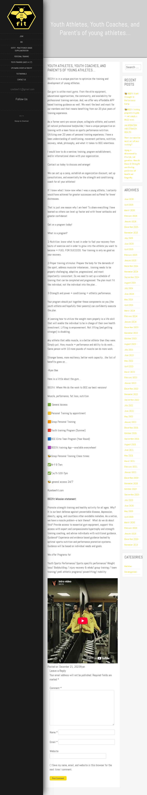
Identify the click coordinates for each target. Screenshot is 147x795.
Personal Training (21, 56)
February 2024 (130, 316)
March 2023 (129, 371)
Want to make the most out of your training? (132, 141)
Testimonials (21, 74)
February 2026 (130, 215)
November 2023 (131, 332)
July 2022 (128, 405)
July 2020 (128, 500)
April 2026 (128, 204)
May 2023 (128, 360)
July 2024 (128, 288)
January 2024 (130, 321)
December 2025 (131, 227)
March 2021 (129, 461)
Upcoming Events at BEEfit (21, 68)
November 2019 (131, 544)
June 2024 (129, 293)
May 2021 (128, 455)
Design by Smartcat (22, 121)
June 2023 (129, 355)
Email (54, 742)
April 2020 (128, 516)
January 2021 (130, 472)
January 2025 (130, 260)
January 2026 (130, 221)
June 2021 (129, 449)
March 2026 (129, 210)
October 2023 (130, 338)
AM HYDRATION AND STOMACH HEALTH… (130, 129)
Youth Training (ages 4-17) (21, 62)
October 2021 (130, 433)
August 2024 (130, 282)
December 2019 (131, 539)
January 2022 (130, 422)
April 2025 (128, 249)
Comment (56, 688)
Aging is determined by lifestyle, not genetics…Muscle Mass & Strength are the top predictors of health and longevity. (132, 164)
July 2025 (128, 238)
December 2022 (131, 388)
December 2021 (131, 427)
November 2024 (131, 271)
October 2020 (130, 488)
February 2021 (130, 466)
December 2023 (131, 327)
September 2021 (131, 438)
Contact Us (21, 79)
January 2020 (130, 533)
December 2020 (131, 477)
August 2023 (130, 344)
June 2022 (129, 410)
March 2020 (129, 522)
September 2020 (131, 494)
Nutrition (128, 566)
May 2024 (128, 299)
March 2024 (129, 310)
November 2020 (131, 483)
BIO (21, 42)
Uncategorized (130, 571)
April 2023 (128, 366)
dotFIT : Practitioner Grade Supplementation (21, 49)
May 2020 (128, 511)
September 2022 (131, 399)
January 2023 (130, 383)
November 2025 (131, 232)
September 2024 (131, 277)
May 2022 (128, 416)
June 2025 (129, 243)
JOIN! (21, 36)
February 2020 (130, 527)
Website (54, 751)
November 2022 (131, 394)
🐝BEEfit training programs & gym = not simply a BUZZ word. (132, 114)
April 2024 (128, 305)
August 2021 (130, 444)
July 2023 (128, 349)
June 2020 (129, 505)
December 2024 (131, 266)
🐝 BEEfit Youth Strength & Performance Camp (131, 98)
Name (54, 732)
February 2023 (130, 377)
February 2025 (130, 254)
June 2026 (129, 199)
